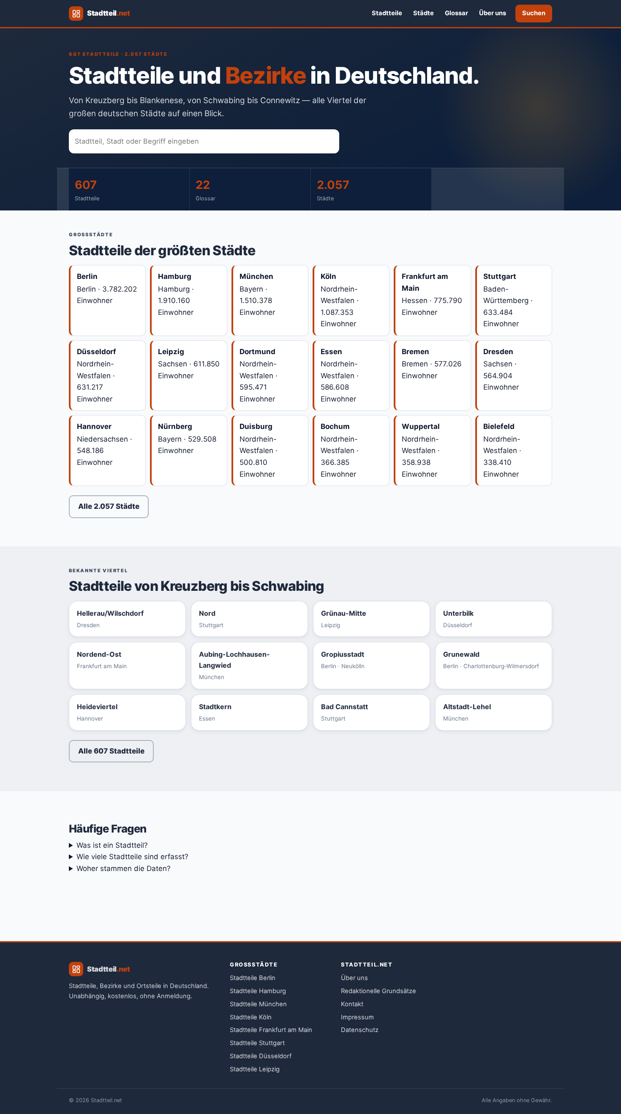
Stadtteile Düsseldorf (260, 1056)
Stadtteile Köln (251, 1017)
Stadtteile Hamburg (258, 991)
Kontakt (352, 1004)
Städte (423, 13)
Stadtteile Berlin (252, 978)
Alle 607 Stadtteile (111, 751)
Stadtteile (387, 13)
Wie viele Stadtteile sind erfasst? (132, 856)
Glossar (456, 13)
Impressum (357, 1017)
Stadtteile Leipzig (255, 1069)
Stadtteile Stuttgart (257, 1043)
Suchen (533, 13)
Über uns (492, 13)
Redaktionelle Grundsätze (378, 991)
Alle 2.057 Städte (108, 506)
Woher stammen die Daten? (123, 868)
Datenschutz (360, 1030)
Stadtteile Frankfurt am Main (271, 1030)
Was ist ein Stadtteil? (112, 845)
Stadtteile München (258, 1004)
